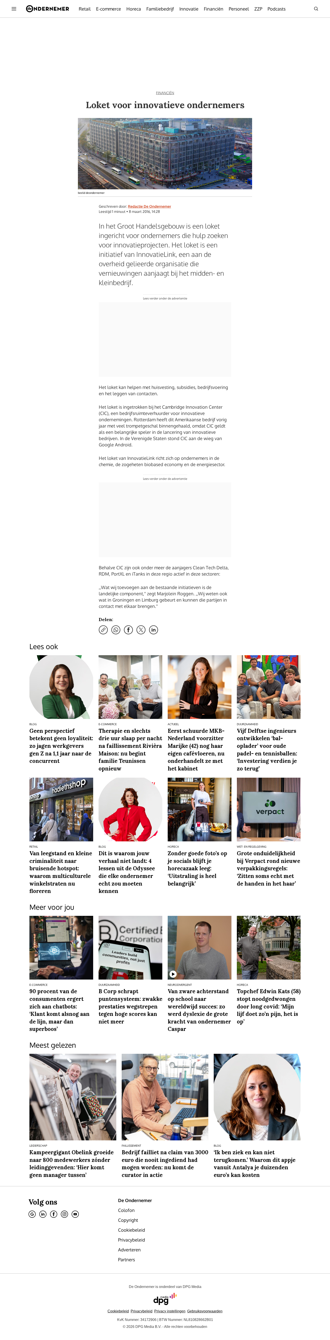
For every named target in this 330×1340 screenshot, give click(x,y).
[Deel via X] (140, 629)
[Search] (316, 9)
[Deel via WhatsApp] (115, 629)
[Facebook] (53, 1214)
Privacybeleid (141, 1311)
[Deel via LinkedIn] (153, 629)
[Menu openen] (14, 9)
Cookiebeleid (118, 1311)
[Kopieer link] (103, 629)
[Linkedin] (42, 1214)
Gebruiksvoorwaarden (204, 1311)
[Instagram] (64, 1214)
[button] (169, 1311)
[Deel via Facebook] (128, 629)
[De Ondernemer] (47, 8)
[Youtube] (75, 1214)
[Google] (32, 1214)
